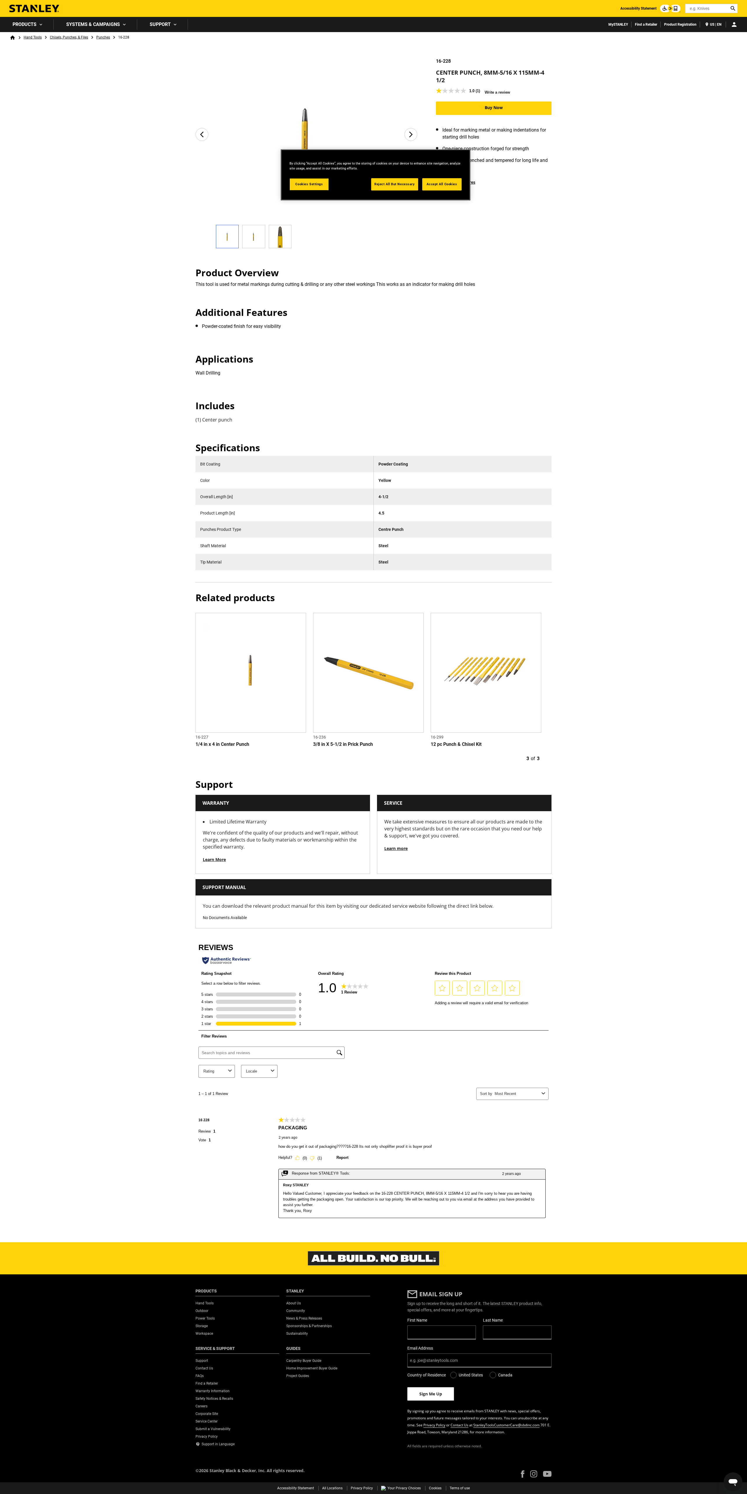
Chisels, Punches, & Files (69, 37)
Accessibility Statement (638, 8)
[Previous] (202, 134)
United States (471, 1375)
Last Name (493, 1320)
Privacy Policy (434, 1425)
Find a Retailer (646, 24)
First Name (417, 1320)
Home (12, 38)
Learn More (214, 859)
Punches (103, 37)
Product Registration (680, 24)
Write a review (497, 92)
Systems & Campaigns (93, 24)
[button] (522, 1474)
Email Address (420, 1348)
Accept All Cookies (442, 184)
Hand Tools (33, 37)
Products (24, 24)
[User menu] (734, 24)
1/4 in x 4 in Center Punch (222, 744)
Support (160, 24)
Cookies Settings (309, 184)
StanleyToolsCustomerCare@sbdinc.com (506, 1425)
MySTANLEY (618, 24)
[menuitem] (27, 24)
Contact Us (459, 1425)
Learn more (396, 848)
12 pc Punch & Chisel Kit (456, 744)
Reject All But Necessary (394, 184)
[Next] (410, 134)
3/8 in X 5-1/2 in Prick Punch (343, 744)
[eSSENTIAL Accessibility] (670, 8)
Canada (505, 1375)
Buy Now (494, 107)
